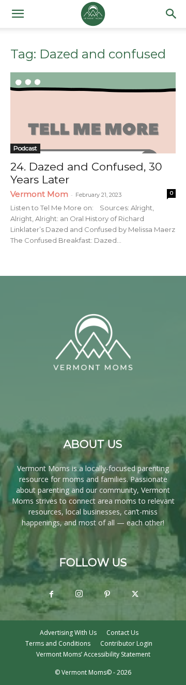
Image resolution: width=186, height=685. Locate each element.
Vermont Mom (39, 194)
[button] (17, 14)
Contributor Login (126, 643)
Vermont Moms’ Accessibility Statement (93, 654)
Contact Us (122, 632)
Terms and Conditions (57, 643)
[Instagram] (79, 594)
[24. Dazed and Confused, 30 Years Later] (93, 112)
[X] (135, 594)
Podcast (25, 148)
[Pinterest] (107, 594)
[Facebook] (51, 594)
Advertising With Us (68, 632)
